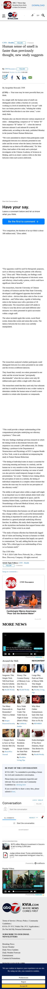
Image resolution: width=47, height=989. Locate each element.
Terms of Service (8, 921)
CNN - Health (24, 563)
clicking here (21, 785)
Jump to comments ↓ (10, 572)
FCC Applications (32, 926)
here (13, 792)
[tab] (9, 818)
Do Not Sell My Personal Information (16, 929)
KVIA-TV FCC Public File (13, 926)
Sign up (40, 800)
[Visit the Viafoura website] (39, 863)
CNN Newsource (10, 69)
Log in (35, 800)
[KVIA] (15, 15)
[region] (23, 832)
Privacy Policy (22, 921)
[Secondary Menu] (5, 15)
